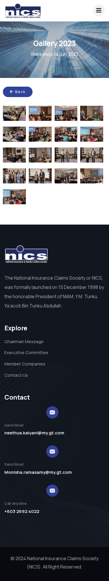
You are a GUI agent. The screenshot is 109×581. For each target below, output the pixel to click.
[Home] (23, 10)
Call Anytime (15, 503)
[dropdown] (99, 10)
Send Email (13, 425)
